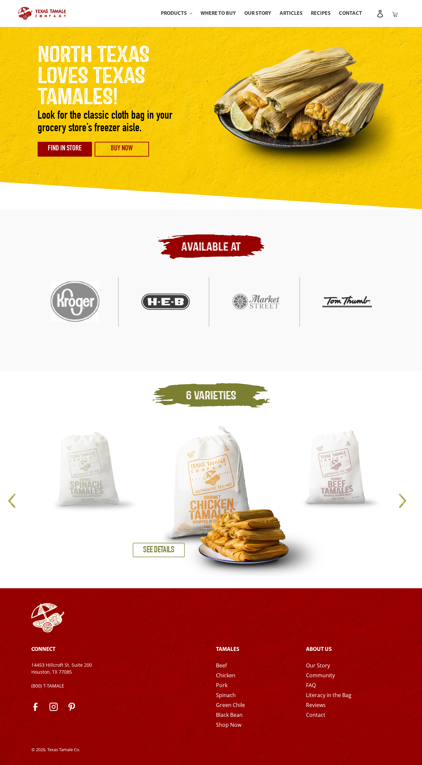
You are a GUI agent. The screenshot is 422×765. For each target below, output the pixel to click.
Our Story (318, 665)
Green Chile (230, 705)
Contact (315, 715)
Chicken (225, 675)
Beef (221, 665)
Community (320, 675)
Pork (221, 685)
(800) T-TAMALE (47, 686)
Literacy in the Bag (328, 695)
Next (402, 501)
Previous (19, 501)
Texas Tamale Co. (63, 749)
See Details (158, 550)
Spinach (226, 695)
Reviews (316, 705)
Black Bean (229, 715)
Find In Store (65, 149)
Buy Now (122, 149)
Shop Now (228, 724)
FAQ (311, 685)
